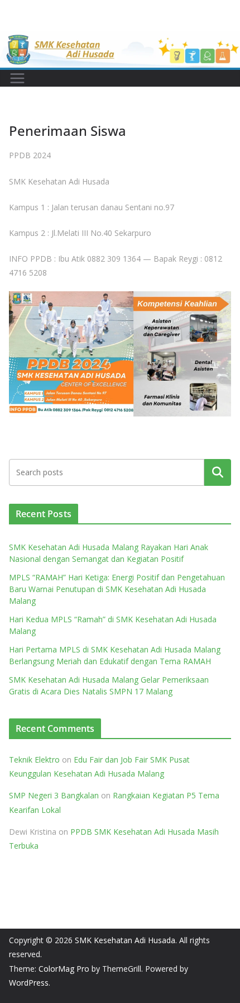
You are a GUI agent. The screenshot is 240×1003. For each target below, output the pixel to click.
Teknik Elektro (34, 759)
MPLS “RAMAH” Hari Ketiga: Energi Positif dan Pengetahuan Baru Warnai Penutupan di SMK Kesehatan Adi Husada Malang (117, 589)
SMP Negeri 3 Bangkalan (54, 795)
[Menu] (17, 78)
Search (217, 472)
